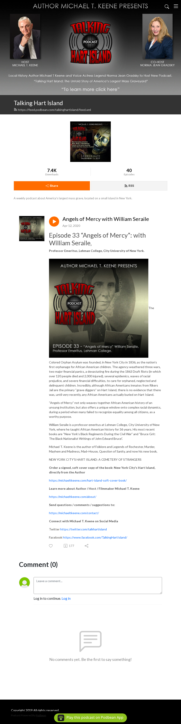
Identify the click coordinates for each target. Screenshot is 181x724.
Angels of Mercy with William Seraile (105, 219)
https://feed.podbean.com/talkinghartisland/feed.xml (54, 110)
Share (54, 185)
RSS (131, 185)
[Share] (86, 546)
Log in (66, 598)
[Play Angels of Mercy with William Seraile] (54, 221)
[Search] (167, 6)
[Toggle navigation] (176, 6)
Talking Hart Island (38, 102)
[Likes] (51, 546)
